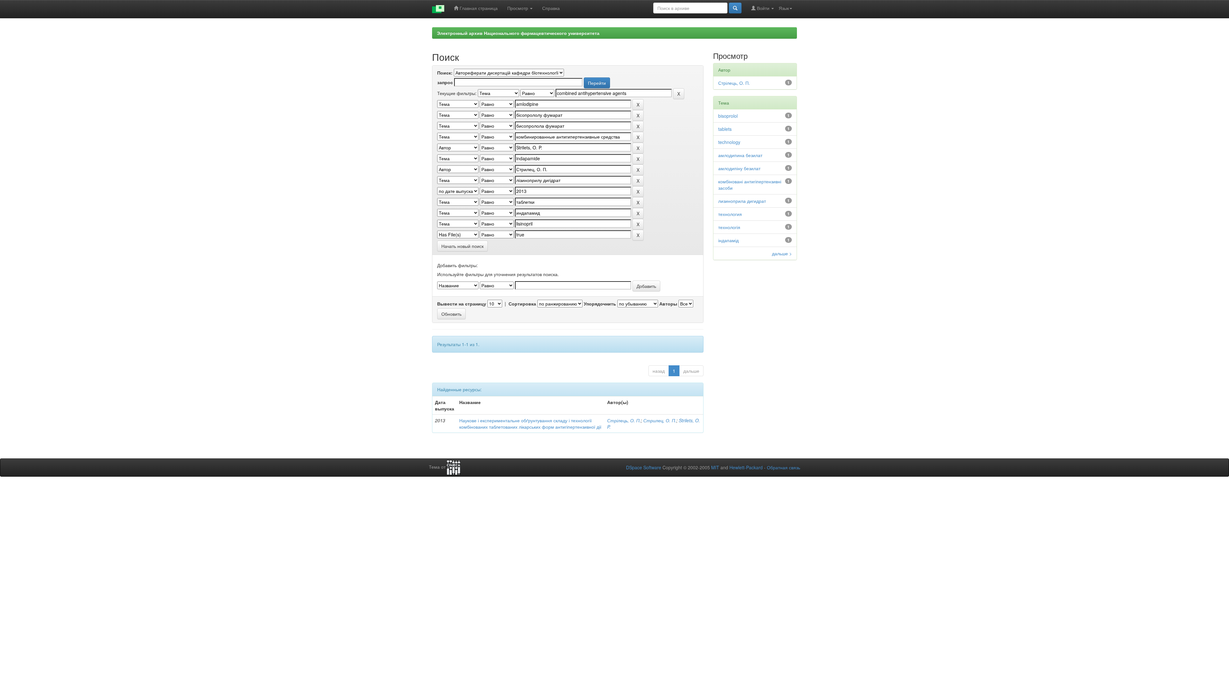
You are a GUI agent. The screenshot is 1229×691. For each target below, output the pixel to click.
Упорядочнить (600, 303)
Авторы (668, 303)
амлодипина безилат (740, 155)
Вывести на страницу (461, 303)
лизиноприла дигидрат (742, 201)
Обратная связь (783, 467)
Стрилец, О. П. (659, 420)
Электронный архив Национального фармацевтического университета (518, 33)
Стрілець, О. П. (624, 420)
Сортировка (522, 303)
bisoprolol (728, 116)
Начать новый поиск (462, 246)
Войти (763, 8)
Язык (784, 8)
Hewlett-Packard (746, 467)
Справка (551, 8)
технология (730, 214)
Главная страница (478, 8)
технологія (729, 227)
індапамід (728, 240)
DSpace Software (643, 467)
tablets (725, 129)
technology (729, 142)
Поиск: (445, 72)
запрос (445, 82)
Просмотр (518, 8)
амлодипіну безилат (739, 168)
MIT (715, 467)
